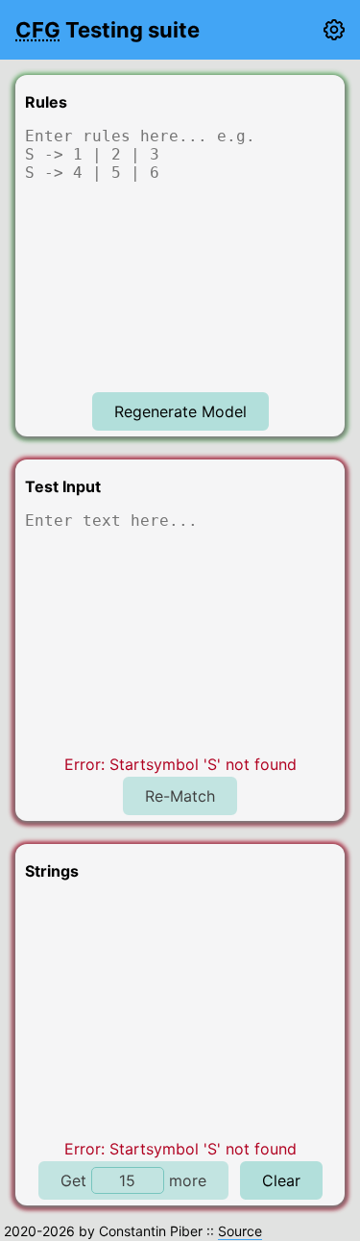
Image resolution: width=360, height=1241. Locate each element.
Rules (46, 102)
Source (240, 1231)
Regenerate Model (180, 411)
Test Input (63, 486)
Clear (281, 1180)
